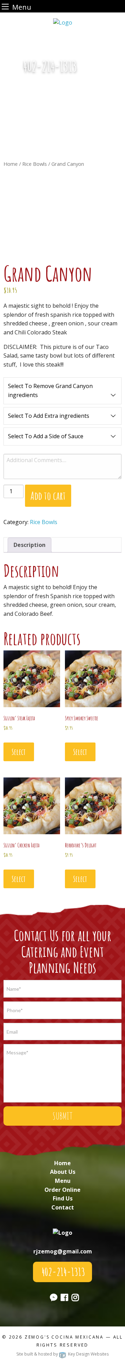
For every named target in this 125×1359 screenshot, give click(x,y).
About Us (62, 1172)
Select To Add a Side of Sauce (45, 436)
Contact (62, 1207)
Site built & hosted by (62, 1354)
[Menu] (5, 6)
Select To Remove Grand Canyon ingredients (50, 390)
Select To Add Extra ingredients (48, 416)
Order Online (62, 1190)
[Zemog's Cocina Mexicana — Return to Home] (62, 22)
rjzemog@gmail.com (62, 1251)
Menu (62, 1181)
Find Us (63, 1198)
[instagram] (75, 1298)
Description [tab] (29, 545)
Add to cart (48, 495)
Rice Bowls (34, 163)
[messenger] (93, 70)
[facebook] (64, 1298)
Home (10, 163)
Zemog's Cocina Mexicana (64, 1337)
